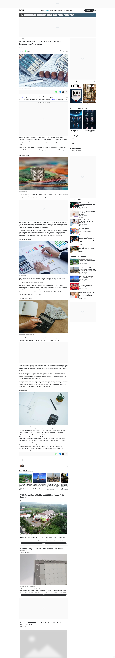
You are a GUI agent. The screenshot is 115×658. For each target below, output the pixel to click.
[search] (83, 10)
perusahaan (22, 98)
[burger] (95, 10)
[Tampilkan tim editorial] (67, 466)
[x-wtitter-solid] (63, 92)
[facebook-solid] (60, 92)
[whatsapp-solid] (56, 92)
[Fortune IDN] (22, 10)
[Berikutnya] (68, 478)
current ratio (55, 99)
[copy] (66, 92)
